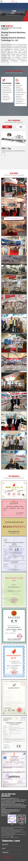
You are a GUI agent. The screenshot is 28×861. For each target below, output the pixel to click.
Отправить (7, 857)
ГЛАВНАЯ (12, 13)
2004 (20, 127)
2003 (7, 127)
